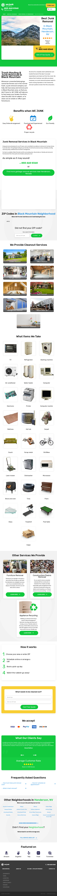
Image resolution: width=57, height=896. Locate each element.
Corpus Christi (7, 882)
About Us (30, 5)
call (28, 163)
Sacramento (6, 873)
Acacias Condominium (8, 806)
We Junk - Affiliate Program (34, 868)
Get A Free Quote (43, 55)
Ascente (8, 815)
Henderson (6, 880)
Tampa (4, 876)
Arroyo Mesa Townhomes (35, 812)
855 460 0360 (11, 9)
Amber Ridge (49, 806)
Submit (35, 235)
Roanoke (5, 885)
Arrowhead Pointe (21, 812)
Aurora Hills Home (22, 815)
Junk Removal (6, 868)
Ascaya (49, 812)
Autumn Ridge (35, 815)
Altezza (35, 806)
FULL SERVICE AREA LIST (27, 837)
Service (39, 5)
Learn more (14, 594)
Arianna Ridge (49, 809)
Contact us (43, 5)
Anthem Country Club (22, 809)
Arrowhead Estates (8, 812)
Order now (50, 5)
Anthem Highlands (35, 809)
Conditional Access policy (51, 893)
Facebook (53, 874)
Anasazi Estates (8, 809)
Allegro (21, 806)
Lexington (6, 878)
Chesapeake (6, 887)
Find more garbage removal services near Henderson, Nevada (28, 172)
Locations (34, 5)
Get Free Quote (29, 707)
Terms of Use (43, 893)
